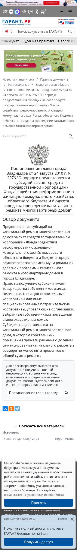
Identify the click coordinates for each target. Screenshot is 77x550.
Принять (38, 502)
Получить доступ (38, 541)
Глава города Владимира (21, 439)
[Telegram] (17, 408)
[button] (62, 12)
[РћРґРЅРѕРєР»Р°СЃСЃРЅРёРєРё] (11, 408)
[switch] (8, 31)
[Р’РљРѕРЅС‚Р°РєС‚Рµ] (5, 408)
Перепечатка (64, 439)
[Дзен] (11, 11)
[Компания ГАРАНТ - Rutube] (43, 11)
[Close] (72, 519)
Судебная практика (38, 41)
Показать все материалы (42, 426)
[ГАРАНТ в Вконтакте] (5, 11)
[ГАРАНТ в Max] (17, 11)
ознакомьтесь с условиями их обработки (34, 495)
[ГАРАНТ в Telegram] (24, 11)
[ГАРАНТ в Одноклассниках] (36, 11)
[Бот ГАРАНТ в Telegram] (30, 11)
